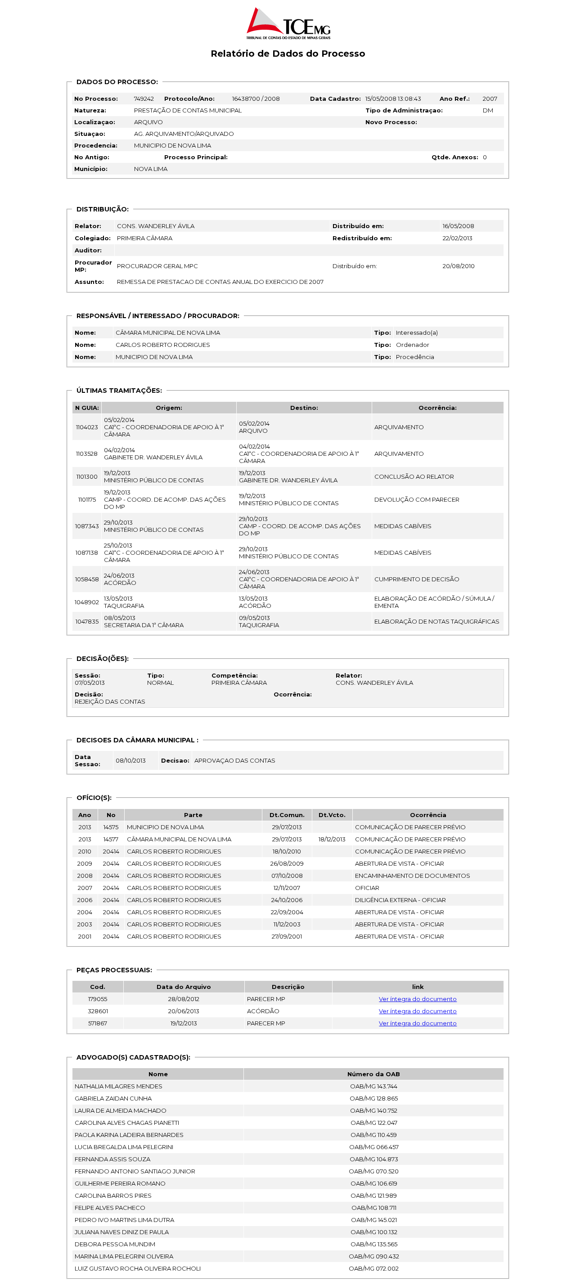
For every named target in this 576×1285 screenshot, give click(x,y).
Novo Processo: (391, 122)
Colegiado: (93, 238)
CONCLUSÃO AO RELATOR (414, 476)
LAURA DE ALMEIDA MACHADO (120, 1110)
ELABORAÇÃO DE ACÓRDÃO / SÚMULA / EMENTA (434, 602)
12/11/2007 (287, 887)
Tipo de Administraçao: (404, 110)
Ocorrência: (437, 407)
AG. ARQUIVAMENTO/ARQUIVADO (184, 133)
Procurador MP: (93, 266)
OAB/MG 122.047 (374, 1122)
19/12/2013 (184, 1023)
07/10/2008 (287, 875)
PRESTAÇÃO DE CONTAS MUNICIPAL (188, 110)
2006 (84, 899)
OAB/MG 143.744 (373, 1086)
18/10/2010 (287, 851)
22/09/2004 (287, 912)
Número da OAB (373, 1074)
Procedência (415, 356)
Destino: (304, 407)
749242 (144, 98)
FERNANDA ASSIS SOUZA (112, 1159)
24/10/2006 (286, 899)
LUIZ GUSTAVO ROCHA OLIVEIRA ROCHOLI (138, 1268)
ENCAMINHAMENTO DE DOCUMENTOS (412, 875)
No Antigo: (91, 157)
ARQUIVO (148, 122)
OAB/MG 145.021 (374, 1219)
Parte (193, 814)
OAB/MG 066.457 (374, 1146)
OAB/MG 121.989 (374, 1195)
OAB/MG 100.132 (374, 1232)
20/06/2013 (183, 1011)
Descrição (288, 986)
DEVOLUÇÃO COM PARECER (416, 499)
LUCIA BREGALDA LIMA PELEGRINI (124, 1146)
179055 (97, 998)
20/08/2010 (459, 266)
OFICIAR (367, 887)
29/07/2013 (287, 827)
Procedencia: (95, 145)
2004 (84, 912)
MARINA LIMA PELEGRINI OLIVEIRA (124, 1256)
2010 (84, 851)
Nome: (85, 332)
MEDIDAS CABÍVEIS (403, 526)
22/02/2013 (457, 238)
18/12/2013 (332, 839)
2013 (85, 827)
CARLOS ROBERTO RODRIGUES (163, 344)
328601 (98, 1011)
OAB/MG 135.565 (374, 1244)
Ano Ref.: (455, 98)
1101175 (87, 499)
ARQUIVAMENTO (399, 427)
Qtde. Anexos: (455, 157)
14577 (111, 839)
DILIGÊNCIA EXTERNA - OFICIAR (400, 899)
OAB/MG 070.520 (374, 1171)
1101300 (87, 476)
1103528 (87, 453)
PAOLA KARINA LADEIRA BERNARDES (129, 1134)
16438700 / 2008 (256, 98)
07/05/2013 (90, 679)
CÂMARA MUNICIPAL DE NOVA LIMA (168, 332)
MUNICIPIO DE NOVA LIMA (172, 145)
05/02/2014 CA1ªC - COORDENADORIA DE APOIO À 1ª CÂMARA (164, 427)
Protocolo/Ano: (189, 98)
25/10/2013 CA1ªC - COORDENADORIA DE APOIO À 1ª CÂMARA (164, 552)
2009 (84, 863)
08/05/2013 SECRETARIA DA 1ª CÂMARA (144, 621)
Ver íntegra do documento (418, 998)
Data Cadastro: (335, 98)
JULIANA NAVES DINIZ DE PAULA (122, 1232)
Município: (91, 168)
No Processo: (96, 98)
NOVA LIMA (150, 168)
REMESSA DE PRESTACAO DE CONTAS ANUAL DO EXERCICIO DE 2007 (220, 281)
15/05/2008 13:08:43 (393, 98)
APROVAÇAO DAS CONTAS (234, 760)
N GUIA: (87, 407)
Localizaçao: (94, 122)
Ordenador (412, 344)
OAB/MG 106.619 (374, 1183)
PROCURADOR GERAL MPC (157, 266)
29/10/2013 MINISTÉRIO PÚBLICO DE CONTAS (154, 526)
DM (488, 110)
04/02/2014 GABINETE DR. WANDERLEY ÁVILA (153, 453)
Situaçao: (89, 133)
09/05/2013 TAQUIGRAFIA (259, 621)
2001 (84, 936)
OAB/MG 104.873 (374, 1159)
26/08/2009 (287, 863)
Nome (158, 1074)
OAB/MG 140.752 (373, 1110)
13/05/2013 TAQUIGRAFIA (124, 602)
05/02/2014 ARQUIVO (254, 427)
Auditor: (88, 250)
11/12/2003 (287, 924)
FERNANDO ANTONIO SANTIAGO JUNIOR (135, 1171)
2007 (490, 98)
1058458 (87, 579)
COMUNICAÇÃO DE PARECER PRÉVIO (410, 827)
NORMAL (160, 679)
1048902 (87, 602)
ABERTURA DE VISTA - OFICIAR (399, 863)
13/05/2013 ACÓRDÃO (255, 602)
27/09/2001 (287, 936)
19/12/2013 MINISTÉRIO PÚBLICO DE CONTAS (154, 476)
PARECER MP (266, 998)
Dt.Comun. (287, 814)
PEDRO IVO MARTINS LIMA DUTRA (124, 1219)
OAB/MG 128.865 (374, 1098)
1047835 (87, 621)
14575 (111, 827)
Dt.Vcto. (332, 814)
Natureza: (90, 110)
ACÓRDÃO (263, 1011)
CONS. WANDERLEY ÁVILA (155, 225)
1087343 (87, 526)
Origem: (169, 407)
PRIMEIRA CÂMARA (144, 238)
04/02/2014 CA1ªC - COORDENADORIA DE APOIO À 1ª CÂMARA (299, 453)
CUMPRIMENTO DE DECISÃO (416, 579)
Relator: (88, 225)
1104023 (87, 427)
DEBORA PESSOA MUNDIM (115, 1244)
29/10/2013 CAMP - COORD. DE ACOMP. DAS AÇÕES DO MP (300, 526)
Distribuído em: (358, 225)
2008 (85, 875)
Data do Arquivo (184, 986)
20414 (111, 851)
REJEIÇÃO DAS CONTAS (110, 698)
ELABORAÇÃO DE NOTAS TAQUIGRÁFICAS (437, 621)
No (111, 814)
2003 (84, 924)
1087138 (87, 552)
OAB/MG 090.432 (374, 1256)
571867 (97, 1023)
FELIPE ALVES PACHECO (110, 1207)
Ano (84, 814)
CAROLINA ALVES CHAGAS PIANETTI (127, 1122)
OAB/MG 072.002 (374, 1268)
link (418, 986)
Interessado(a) (417, 332)
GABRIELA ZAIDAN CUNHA (113, 1098)
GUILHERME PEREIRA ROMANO (120, 1183)
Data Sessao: (87, 760)
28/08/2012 (183, 998)
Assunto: (89, 281)
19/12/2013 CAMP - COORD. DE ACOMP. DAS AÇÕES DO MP (165, 499)
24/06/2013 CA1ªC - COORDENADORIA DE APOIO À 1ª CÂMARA (299, 579)
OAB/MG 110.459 (374, 1134)
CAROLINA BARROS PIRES (113, 1195)
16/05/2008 (458, 225)
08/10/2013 (131, 760)
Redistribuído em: (362, 238)
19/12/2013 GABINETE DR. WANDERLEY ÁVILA (288, 476)
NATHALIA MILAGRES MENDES (118, 1086)
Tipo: (382, 332)
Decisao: (175, 760)
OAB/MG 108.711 (373, 1207)
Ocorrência (428, 814)
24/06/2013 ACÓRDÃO (120, 579)
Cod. (97, 986)
